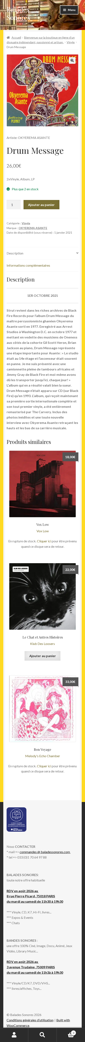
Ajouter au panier (41, 205)
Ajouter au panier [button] (42, 656)
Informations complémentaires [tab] (28, 265)
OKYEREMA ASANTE (33, 228)
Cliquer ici (44, 541)
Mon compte (14, 1035)
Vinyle (71, 42)
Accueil (16, 37)
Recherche (42, 1035)
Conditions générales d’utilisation (30, 1020)
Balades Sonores (18, 13)
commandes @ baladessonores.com (45, 852)
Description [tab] (15, 253)
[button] (72, 60)
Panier (65, 1031)
